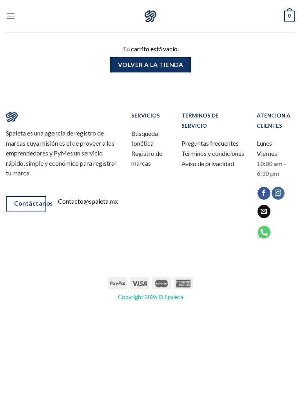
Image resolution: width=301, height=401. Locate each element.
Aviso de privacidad (207, 163)
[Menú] (10, 15)
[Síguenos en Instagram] (278, 193)
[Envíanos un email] (263, 211)
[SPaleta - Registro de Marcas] (150, 16)
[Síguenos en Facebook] (263, 193)
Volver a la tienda (150, 64)
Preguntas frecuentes (210, 143)
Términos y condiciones (212, 153)
